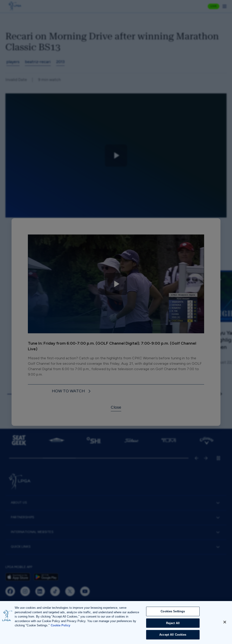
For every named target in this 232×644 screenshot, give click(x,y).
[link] (72, 391)
